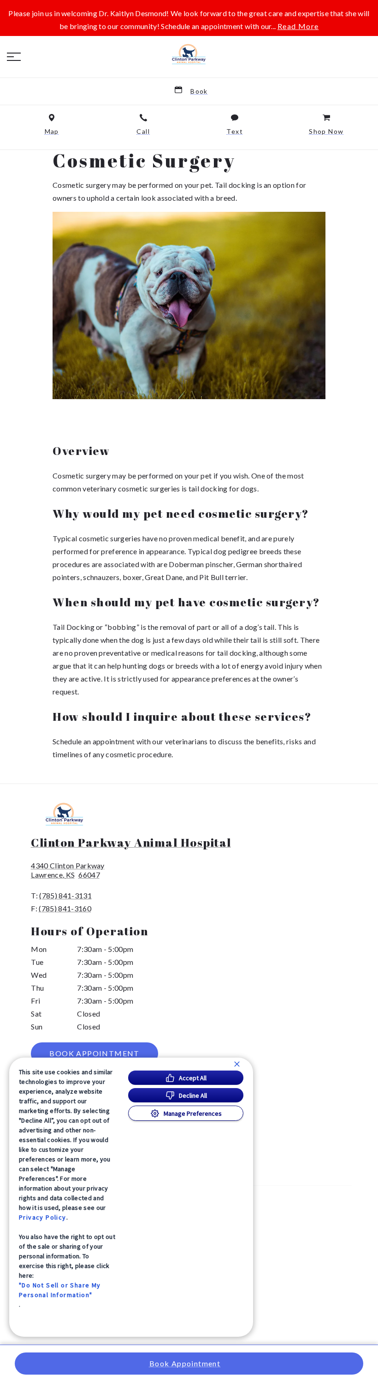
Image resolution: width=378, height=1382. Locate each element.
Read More (298, 26)
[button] (14, 57)
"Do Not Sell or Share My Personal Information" (60, 1290)
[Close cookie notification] (236, 1064)
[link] (189, 55)
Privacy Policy (42, 1217)
